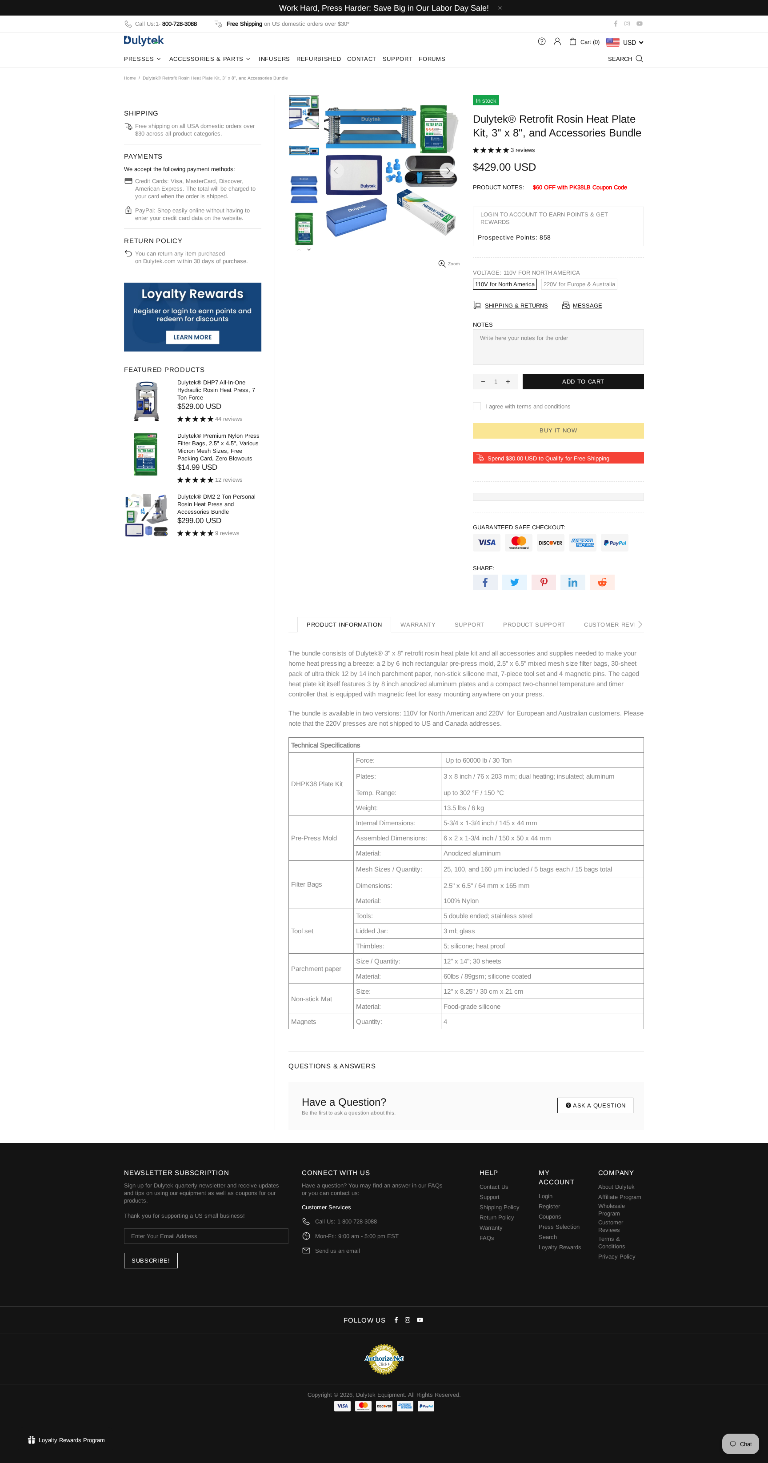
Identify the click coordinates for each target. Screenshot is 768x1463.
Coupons (550, 1216)
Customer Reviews (610, 1226)
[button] (492, 150)
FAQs (435, 1185)
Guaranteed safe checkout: (519, 527)
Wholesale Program (611, 1210)
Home (130, 78)
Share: (484, 568)
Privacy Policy (617, 1256)
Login (545, 1196)
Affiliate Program (619, 1197)
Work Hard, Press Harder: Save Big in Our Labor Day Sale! (384, 8)
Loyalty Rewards (560, 1247)
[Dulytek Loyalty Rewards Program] (192, 317)
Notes (483, 324)
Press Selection (559, 1226)
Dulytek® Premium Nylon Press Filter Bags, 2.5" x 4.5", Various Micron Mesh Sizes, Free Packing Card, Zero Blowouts (218, 447)
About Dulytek (616, 1186)
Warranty (491, 1227)
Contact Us (494, 1186)
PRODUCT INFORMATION (344, 624)
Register (549, 1206)
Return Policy (497, 1217)
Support (490, 1197)
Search (548, 1237)
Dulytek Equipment (144, 41)
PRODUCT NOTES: (498, 187)
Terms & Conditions (611, 1242)
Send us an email (337, 1250)
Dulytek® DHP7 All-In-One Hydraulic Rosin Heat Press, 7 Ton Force (216, 390)
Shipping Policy (500, 1207)
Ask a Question (599, 1105)
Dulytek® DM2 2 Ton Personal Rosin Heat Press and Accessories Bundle (216, 504)
